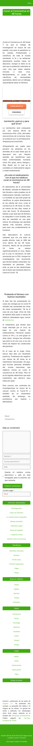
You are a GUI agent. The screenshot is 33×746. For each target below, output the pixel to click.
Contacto (23, 738)
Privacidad (23, 741)
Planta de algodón (16, 530)
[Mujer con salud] (5, 3)
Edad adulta (16, 670)
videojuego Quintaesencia (20, 715)
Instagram (6, 720)
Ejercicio (16, 593)
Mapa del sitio (27, 735)
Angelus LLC (8, 703)
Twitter (13, 720)
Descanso (16, 602)
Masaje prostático (16, 521)
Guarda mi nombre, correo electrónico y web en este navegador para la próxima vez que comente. (17, 476)
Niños (17, 661)
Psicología (16, 623)
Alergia (16, 645)
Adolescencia (16, 665)
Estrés (16, 636)
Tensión (16, 640)
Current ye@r (9, 490)
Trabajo (16, 598)
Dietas (16, 585)
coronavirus (9, 320)
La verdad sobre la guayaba (16, 517)
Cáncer (16, 618)
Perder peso (16, 560)
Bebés (16, 656)
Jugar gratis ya (16, 106)
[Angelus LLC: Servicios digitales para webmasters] (16, 408)
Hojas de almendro (16, 513)
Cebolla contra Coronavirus (16, 539)
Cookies (16, 741)
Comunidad (16, 112)
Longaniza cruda (16, 534)
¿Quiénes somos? (13, 738)
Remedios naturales (17, 551)
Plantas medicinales (16, 564)
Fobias (16, 573)
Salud (7, 416)
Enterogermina (16, 508)
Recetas (16, 555)
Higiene (16, 589)
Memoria (16, 627)
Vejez (16, 674)
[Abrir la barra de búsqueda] (20, 3)
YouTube (27, 718)
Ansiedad (16, 631)
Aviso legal (9, 741)
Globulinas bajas (16, 526)
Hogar (16, 568)
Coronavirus (9, 419)
